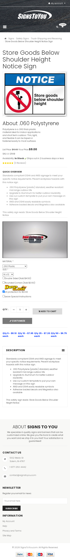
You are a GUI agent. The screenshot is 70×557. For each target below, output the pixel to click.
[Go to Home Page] (5, 38)
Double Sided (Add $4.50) (18, 278)
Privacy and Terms (12, 530)
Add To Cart (48, 311)
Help (5, 526)
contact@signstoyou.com (23, 475)
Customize (18, 320)
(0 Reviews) (20, 162)
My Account (8, 521)
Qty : (5, 309)
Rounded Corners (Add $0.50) (20, 282)
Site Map (7, 535)
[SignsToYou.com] (35, 14)
